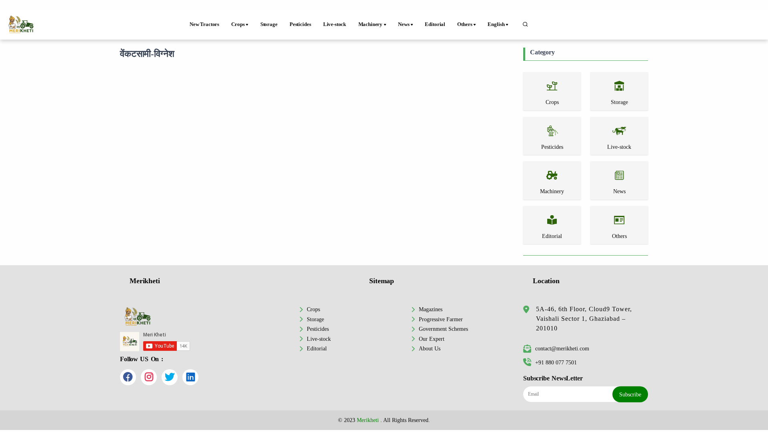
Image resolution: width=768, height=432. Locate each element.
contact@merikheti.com (562, 348)
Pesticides (300, 24)
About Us (429, 348)
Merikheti (368, 420)
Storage (269, 24)
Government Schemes (443, 329)
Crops (313, 309)
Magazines (430, 309)
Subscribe (630, 394)
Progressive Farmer (441, 319)
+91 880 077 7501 (556, 362)
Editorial (435, 24)
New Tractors (204, 24)
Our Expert (431, 339)
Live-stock (334, 24)
